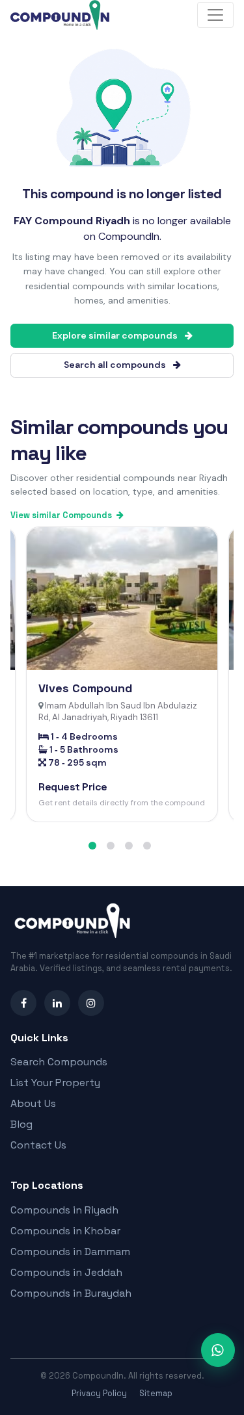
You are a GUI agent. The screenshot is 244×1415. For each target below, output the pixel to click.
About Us (33, 1103)
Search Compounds (58, 1062)
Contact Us (38, 1145)
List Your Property (55, 1082)
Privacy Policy (99, 1393)
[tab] (92, 846)
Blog (21, 1124)
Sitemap (155, 1393)
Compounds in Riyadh (64, 1210)
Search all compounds (116, 364)
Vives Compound (85, 688)
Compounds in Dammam (70, 1251)
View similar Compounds (62, 515)
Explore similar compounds (116, 335)
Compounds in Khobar (65, 1231)
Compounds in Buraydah (70, 1293)
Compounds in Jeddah (66, 1272)
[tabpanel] (122, 674)
